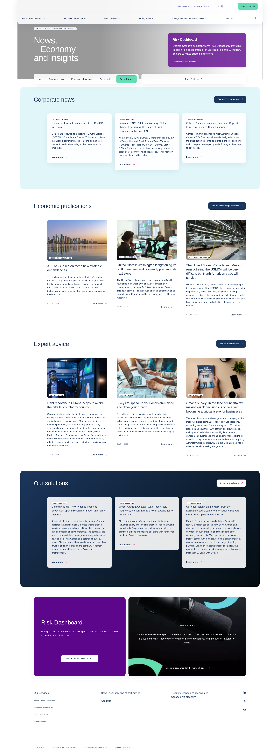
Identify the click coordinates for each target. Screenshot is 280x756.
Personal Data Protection (64, 748)
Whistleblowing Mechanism (95, 748)
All (40, 79)
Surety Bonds (40, 722)
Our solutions (126, 79)
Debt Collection (41, 715)
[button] (34, 19)
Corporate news (56, 79)
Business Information (43, 708)
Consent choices (122, 748)
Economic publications (81, 79)
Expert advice (105, 79)
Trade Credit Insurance (44, 701)
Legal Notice (39, 748)
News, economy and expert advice (120, 693)
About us (106, 701)
